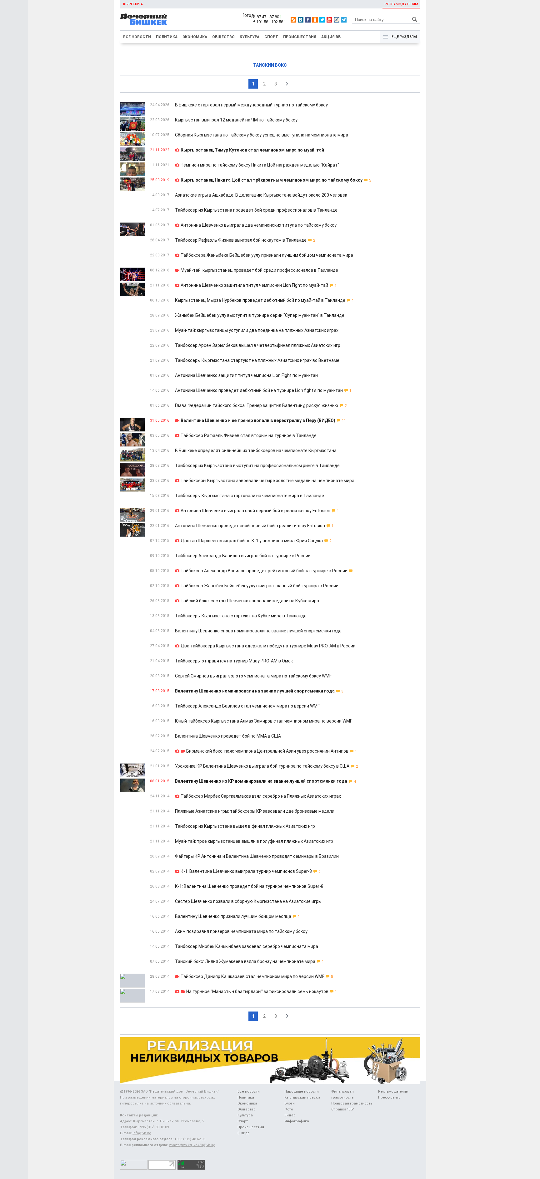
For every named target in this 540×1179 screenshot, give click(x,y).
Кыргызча (133, 4)
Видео (290, 1115)
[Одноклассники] (315, 20)
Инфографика (296, 1121)
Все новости (137, 37)
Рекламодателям (401, 4)
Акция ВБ (331, 37)
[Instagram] (336, 20)
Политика (167, 37)
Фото (288, 1109)
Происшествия (299, 37)
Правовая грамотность (351, 1103)
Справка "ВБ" (342, 1109)
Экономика (194, 37)
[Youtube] (329, 20)
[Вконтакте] (300, 20)
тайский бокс (270, 65)
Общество (223, 37)
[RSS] (293, 20)
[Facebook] (308, 20)
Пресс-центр (389, 1097)
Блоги (289, 1103)
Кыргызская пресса (302, 1097)
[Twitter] (322, 20)
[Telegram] (344, 20)
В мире (244, 1133)
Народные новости (301, 1091)
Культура (249, 37)
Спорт (271, 37)
